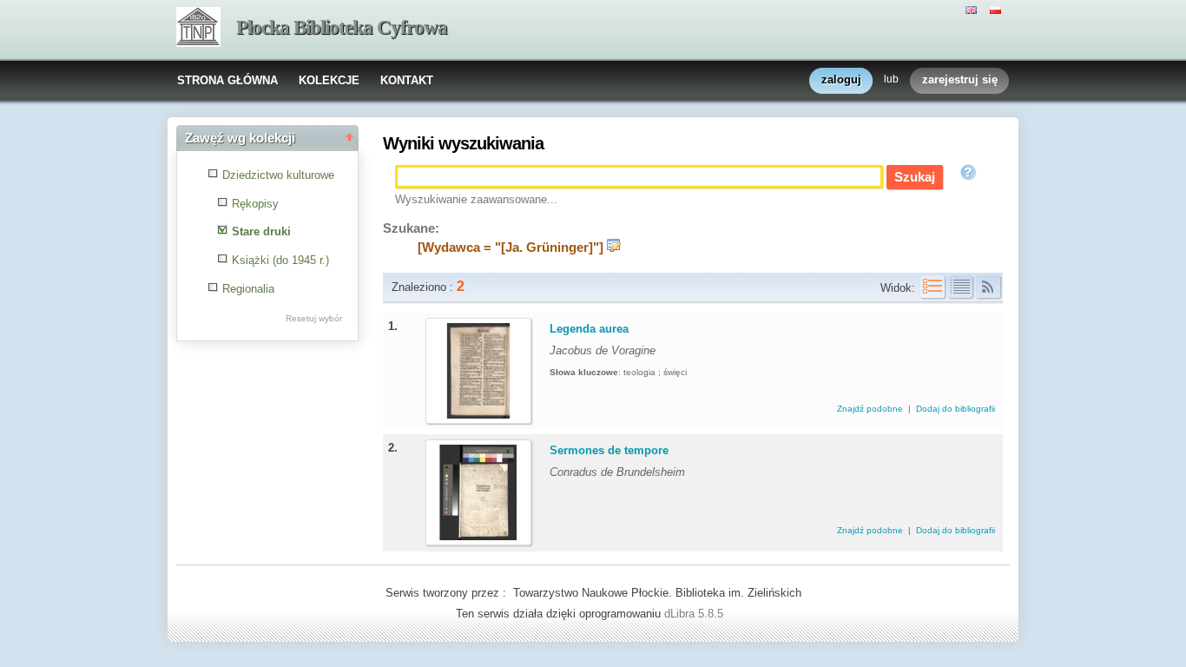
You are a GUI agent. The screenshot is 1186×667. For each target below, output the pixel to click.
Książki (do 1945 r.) (280, 260)
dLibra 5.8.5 (695, 613)
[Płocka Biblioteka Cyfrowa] (198, 28)
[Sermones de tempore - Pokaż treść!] (478, 536)
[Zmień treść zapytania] (614, 247)
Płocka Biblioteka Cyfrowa (341, 27)
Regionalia (248, 288)
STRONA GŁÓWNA (227, 80)
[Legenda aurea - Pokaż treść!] (478, 414)
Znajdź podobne (871, 408)
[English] (973, 8)
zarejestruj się (960, 79)
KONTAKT (406, 80)
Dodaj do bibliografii (955, 408)
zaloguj (841, 79)
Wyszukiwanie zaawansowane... (476, 199)
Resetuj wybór (314, 318)
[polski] (997, 8)
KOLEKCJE (329, 80)
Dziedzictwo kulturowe (278, 175)
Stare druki (261, 231)
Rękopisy (255, 203)
